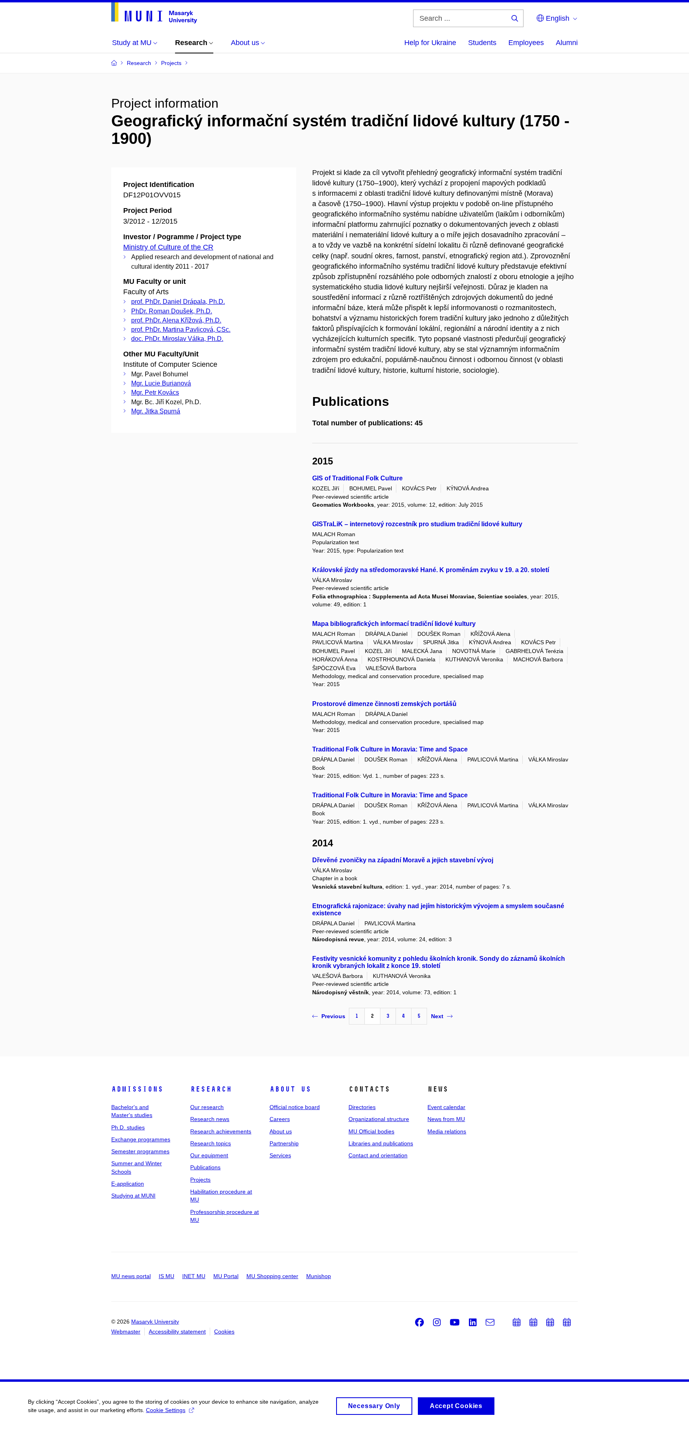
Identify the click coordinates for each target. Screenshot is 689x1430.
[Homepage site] (154, 13)
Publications (205, 1167)
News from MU (446, 1119)
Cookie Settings (165, 1410)
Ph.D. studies (128, 1127)
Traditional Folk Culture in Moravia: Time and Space (390, 749)
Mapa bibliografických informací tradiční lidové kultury (394, 623)
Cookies (224, 1331)
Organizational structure (378, 1119)
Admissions (137, 1089)
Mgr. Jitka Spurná (155, 411)
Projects (200, 1179)
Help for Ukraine (430, 43)
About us (290, 1089)
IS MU (166, 1276)
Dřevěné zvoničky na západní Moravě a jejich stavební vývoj (402, 860)
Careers (280, 1119)
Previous (333, 1016)
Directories (362, 1107)
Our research (207, 1107)
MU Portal (225, 1276)
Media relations (446, 1131)
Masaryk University (155, 1321)
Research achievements (220, 1131)
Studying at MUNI (133, 1195)
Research (211, 1089)
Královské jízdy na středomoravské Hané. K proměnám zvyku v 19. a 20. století (430, 569)
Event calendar (446, 1107)
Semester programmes (140, 1151)
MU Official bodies (371, 1131)
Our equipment (209, 1155)
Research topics (210, 1143)
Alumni (567, 43)
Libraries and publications (380, 1143)
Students (482, 43)
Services (280, 1155)
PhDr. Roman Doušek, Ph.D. (171, 311)
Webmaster (125, 1331)
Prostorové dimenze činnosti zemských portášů (384, 703)
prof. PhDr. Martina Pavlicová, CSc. (180, 329)
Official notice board (295, 1107)
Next (437, 1016)
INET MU (193, 1276)
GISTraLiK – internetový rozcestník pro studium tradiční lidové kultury (417, 524)
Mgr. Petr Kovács (155, 392)
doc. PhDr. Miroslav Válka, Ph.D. (177, 338)
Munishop (318, 1276)
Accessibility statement (177, 1331)
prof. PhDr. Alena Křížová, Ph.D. (176, 320)
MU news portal (131, 1276)
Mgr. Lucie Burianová (161, 383)
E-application (127, 1183)
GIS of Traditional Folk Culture (357, 478)
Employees (526, 43)
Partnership (284, 1143)
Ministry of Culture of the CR (168, 247)
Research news (209, 1119)
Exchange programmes (140, 1139)
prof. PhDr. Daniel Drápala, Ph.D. (178, 301)
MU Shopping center (272, 1276)
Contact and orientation (377, 1155)
